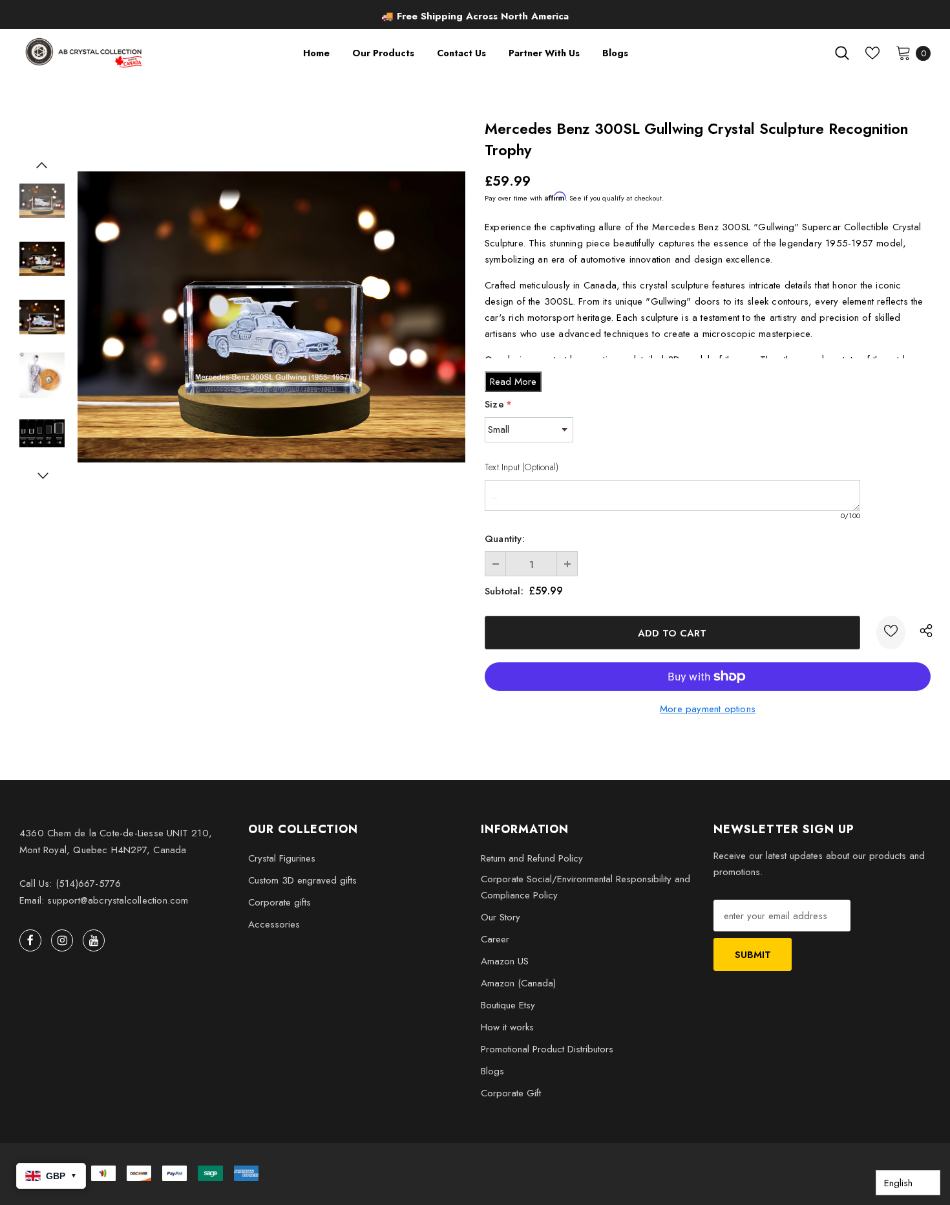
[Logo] (85, 53)
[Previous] (42, 165)
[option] (475, 16)
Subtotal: (504, 591)
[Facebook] (30, 940)
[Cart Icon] (903, 52)
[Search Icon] (842, 53)
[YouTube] (94, 940)
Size (498, 404)
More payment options (707, 709)
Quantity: (505, 539)
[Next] (42, 475)
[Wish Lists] (890, 632)
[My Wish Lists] (872, 53)
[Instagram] (62, 940)
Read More (513, 382)
